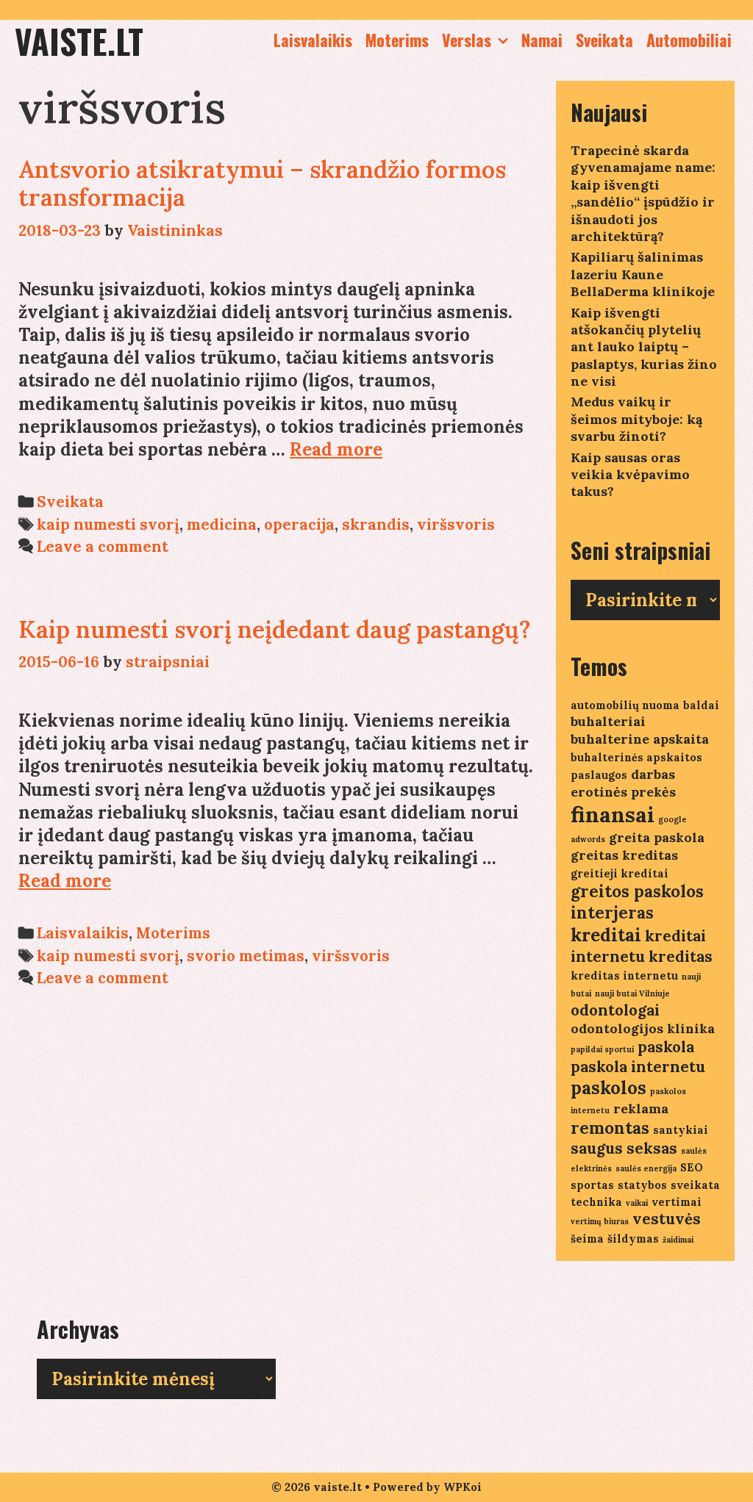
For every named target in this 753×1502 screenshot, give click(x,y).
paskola (666, 1047)
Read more (336, 449)
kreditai (606, 935)
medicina (222, 524)
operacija (299, 524)
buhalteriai (608, 721)
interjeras (612, 912)
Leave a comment (102, 546)
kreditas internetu (624, 975)
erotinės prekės (623, 791)
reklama (640, 1108)
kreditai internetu (638, 946)
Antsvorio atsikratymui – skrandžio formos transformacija (262, 183)
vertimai (677, 1202)
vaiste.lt (79, 40)
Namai (542, 39)
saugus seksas (624, 1148)
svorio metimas (245, 956)
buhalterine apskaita (640, 738)
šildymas (633, 1239)
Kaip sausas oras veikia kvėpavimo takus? (630, 474)
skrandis (376, 524)
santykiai (680, 1130)
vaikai (637, 1203)
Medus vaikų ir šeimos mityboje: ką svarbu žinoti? (636, 419)
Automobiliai (689, 39)
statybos (642, 1185)
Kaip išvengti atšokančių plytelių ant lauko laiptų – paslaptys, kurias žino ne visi (644, 347)
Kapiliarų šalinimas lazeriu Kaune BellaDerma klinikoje (643, 274)
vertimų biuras (600, 1221)
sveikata (695, 1185)
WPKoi (462, 1487)
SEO (691, 1167)
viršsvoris (456, 524)
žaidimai (678, 1240)
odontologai (615, 1010)
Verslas (466, 39)
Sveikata (604, 39)
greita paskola (656, 837)
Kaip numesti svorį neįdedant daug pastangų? (274, 629)
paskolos (608, 1088)
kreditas (681, 956)
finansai (612, 814)
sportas (592, 1185)
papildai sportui (602, 1049)
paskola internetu (638, 1067)
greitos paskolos (637, 891)
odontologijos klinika (643, 1028)
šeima (587, 1239)
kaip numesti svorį (108, 524)
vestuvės (666, 1219)
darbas (653, 774)
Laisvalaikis (313, 39)
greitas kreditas (624, 855)
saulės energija (646, 1168)
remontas (610, 1128)
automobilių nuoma (625, 705)
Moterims (397, 39)
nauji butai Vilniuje (632, 993)
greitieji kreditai (619, 873)
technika (596, 1202)
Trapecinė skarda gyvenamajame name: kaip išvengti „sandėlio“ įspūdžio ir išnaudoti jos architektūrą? (643, 193)
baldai (701, 705)
